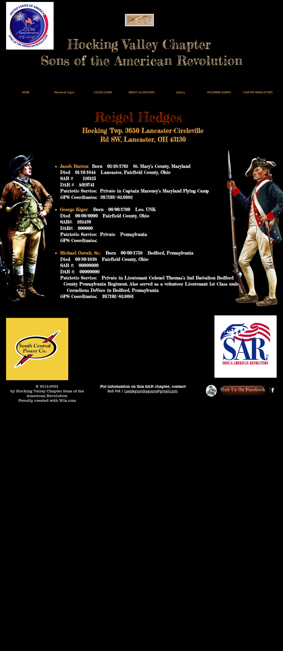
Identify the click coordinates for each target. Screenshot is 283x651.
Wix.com (67, 400)
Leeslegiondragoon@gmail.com (150, 390)
